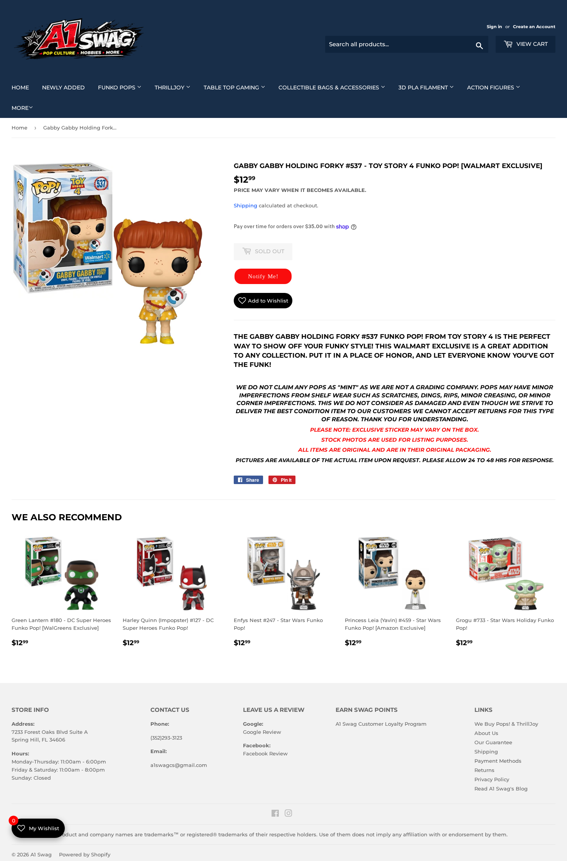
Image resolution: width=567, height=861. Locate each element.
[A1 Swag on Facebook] (275, 814)
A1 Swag (41, 854)
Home (23, 87)
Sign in (495, 26)
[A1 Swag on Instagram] (288, 814)
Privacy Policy (491, 779)
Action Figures (496, 87)
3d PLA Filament (429, 87)
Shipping (245, 205)
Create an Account (534, 26)
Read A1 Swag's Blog (501, 788)
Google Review (262, 732)
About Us (486, 733)
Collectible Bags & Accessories (334, 87)
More (20, 107)
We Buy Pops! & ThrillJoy (506, 724)
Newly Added (66, 87)
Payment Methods (497, 761)
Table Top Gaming (237, 87)
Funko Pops (122, 87)
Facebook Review (265, 753)
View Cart (531, 43)
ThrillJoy (175, 87)
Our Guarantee (493, 742)
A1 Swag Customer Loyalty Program (381, 724)
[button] (263, 276)
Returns (484, 770)
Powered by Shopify (84, 854)
